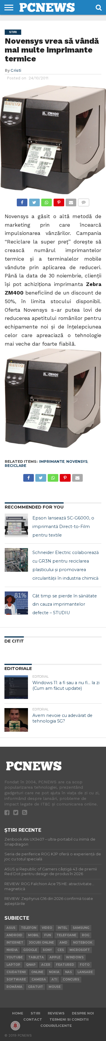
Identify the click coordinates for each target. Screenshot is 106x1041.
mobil (33, 935)
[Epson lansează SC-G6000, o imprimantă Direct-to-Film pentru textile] (16, 525)
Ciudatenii (16, 972)
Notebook (82, 942)
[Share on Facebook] (22, 201)
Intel (62, 928)
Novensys (76, 461)
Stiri (35, 1013)
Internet (14, 942)
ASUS (10, 928)
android (14, 935)
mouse (55, 987)
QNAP (31, 965)
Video (47, 928)
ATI (54, 979)
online (37, 972)
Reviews (56, 1013)
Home (17, 1013)
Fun (47, 935)
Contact (32, 1019)
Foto (85, 965)
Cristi (16, 70)
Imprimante (51, 461)
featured (65, 965)
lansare (85, 972)
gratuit (35, 987)
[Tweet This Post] (34, 201)
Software (16, 979)
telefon (28, 928)
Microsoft (79, 950)
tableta (36, 957)
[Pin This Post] (58, 201)
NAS (68, 972)
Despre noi (83, 1013)
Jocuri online (41, 942)
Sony (47, 950)
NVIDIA (12, 950)
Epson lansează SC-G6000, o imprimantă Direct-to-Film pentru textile (63, 526)
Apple (54, 957)
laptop (13, 965)
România (14, 987)
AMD (63, 942)
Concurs (71, 979)
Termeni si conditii (69, 1019)
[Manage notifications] (15, 1025)
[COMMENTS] (83, 201)
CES (60, 950)
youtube (14, 957)
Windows (75, 957)
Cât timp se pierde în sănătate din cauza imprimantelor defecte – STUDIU (64, 604)
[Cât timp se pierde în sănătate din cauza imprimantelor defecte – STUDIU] (16, 603)
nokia (54, 972)
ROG (85, 935)
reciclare (15, 465)
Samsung (81, 928)
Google (30, 950)
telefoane (66, 935)
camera (39, 979)
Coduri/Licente (56, 1026)
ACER (45, 965)
